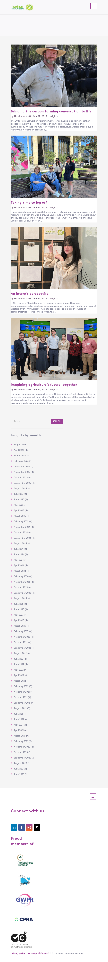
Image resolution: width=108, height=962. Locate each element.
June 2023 (19, 609)
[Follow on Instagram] (29, 827)
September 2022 (22, 648)
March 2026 (20, 456)
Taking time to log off (29, 202)
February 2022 (21, 686)
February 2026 (21, 461)
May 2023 (19, 615)
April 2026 (19, 450)
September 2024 (22, 538)
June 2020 (19, 774)
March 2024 (20, 571)
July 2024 (18, 549)
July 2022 (18, 659)
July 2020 (18, 769)
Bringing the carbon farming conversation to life (52, 111)
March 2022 (20, 681)
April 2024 (19, 565)
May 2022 (18, 670)
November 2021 (22, 692)
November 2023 (22, 582)
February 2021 (21, 741)
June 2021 (19, 719)
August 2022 (20, 653)
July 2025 (18, 494)
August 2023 (20, 598)
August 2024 (20, 544)
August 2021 (20, 708)
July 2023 (18, 604)
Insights (53, 116)
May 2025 (19, 505)
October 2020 (21, 752)
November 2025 (22, 472)
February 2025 (21, 522)
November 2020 (22, 747)
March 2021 (19, 736)
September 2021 (22, 703)
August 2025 (20, 489)
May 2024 (19, 560)
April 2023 (19, 620)
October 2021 (20, 697)
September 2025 (22, 483)
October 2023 (21, 587)
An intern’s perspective (30, 293)
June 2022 (19, 664)
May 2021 (18, 725)
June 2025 (19, 500)
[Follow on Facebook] (21, 827)
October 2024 (21, 533)
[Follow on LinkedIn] (14, 827)
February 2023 (21, 631)
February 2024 (21, 576)
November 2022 (22, 637)
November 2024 (22, 527)
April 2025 (19, 511)
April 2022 (19, 675)
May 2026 (19, 445)
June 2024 (19, 554)
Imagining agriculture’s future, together (44, 385)
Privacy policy (18, 953)
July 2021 (18, 714)
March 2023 (20, 626)
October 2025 (21, 478)
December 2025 (22, 467)
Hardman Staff (22, 116)
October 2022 (21, 642)
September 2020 (22, 758)
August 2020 (20, 763)
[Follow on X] (37, 827)
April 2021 (19, 730)
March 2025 (20, 516)
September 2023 (22, 593)
